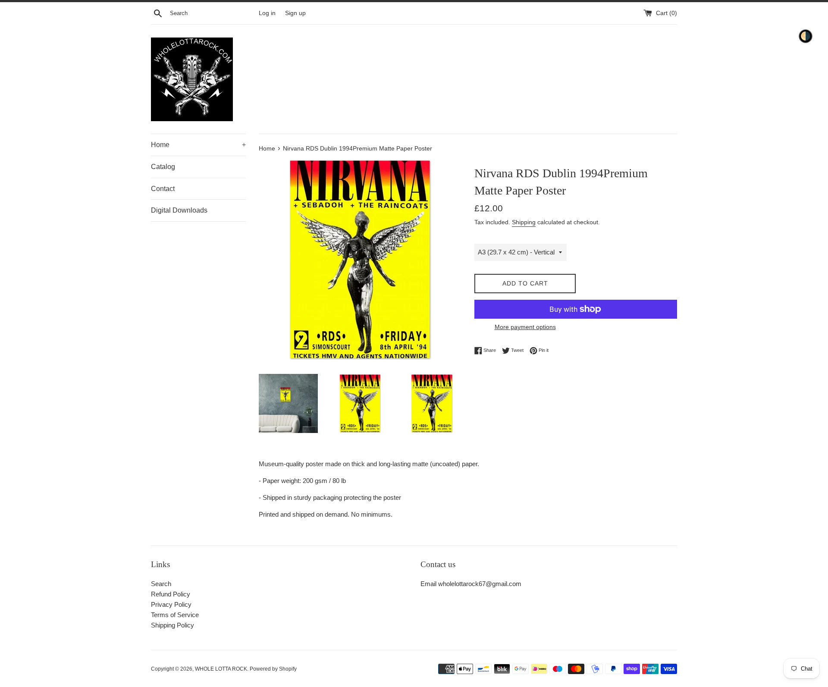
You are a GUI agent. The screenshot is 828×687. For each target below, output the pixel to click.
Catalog (163, 166)
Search (161, 583)
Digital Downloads (179, 210)
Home (198, 144)
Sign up (295, 13)
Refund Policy (170, 594)
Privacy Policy (171, 604)
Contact (163, 188)
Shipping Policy (172, 625)
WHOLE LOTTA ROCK (221, 669)
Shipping (524, 222)
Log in (267, 13)
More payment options (525, 326)
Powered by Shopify (273, 669)
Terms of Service (175, 614)
